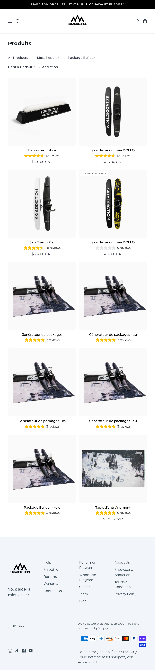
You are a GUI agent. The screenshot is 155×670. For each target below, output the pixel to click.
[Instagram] (10, 651)
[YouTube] (31, 651)
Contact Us (53, 591)
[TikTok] (17, 651)
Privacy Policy (125, 594)
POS (131, 623)
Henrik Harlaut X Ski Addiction (33, 67)
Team (83, 594)
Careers (85, 587)
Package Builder (81, 58)
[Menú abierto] (6, 21)
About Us (122, 562)
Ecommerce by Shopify (93, 628)
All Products (18, 58)
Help (47, 562)
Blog (83, 601)
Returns (50, 577)
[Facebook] (24, 651)
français (18, 625)
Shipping (51, 570)
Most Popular (48, 58)
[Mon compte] (136, 21)
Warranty (51, 584)
